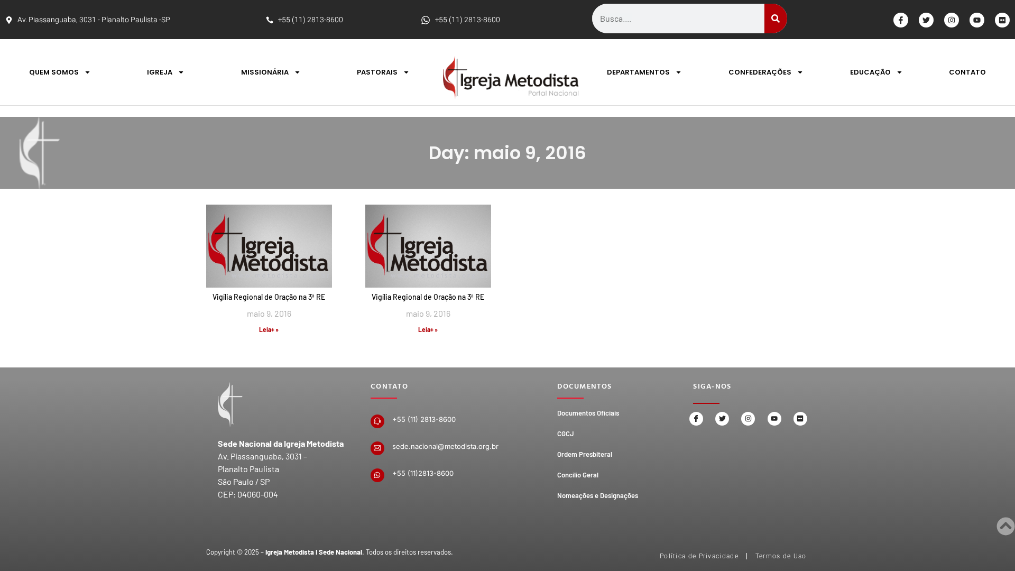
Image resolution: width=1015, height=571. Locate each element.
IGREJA (159, 72)
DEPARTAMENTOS (638, 72)
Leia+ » (269, 329)
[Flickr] (1002, 20)
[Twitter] (926, 20)
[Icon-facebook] (900, 20)
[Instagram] (951, 20)
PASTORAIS (377, 72)
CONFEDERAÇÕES (759, 72)
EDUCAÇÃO (870, 72)
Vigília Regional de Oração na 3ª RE (269, 296)
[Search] (775, 18)
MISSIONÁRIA (265, 72)
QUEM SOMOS (54, 72)
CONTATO (967, 72)
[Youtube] (977, 20)
